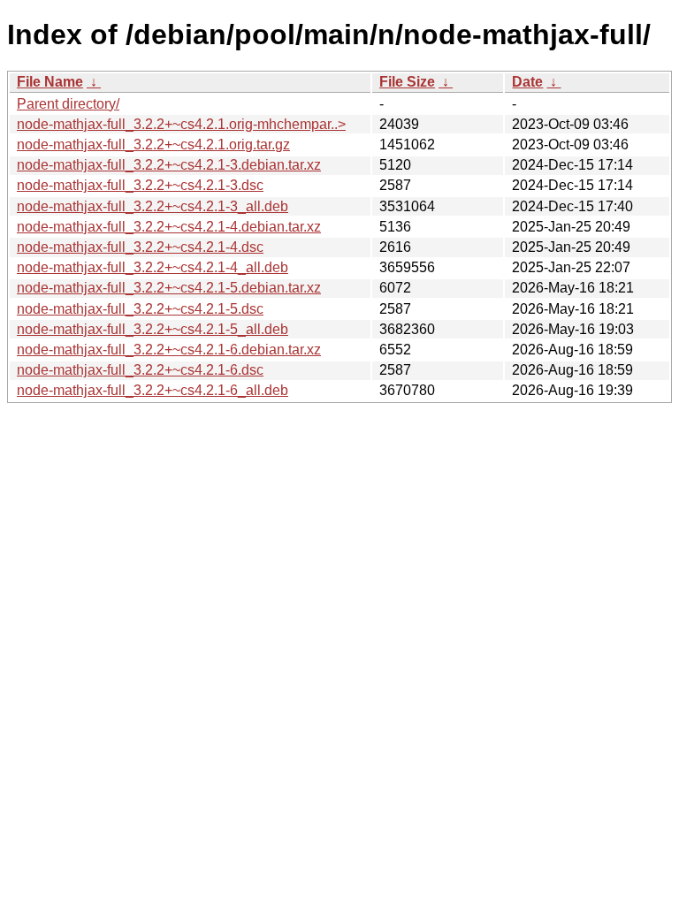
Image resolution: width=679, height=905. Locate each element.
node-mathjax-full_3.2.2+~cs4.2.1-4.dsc (140, 247)
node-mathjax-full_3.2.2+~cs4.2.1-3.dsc (140, 185)
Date (527, 81)
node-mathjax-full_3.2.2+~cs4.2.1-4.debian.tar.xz (169, 226)
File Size (407, 81)
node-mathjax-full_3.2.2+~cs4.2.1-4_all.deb (152, 267)
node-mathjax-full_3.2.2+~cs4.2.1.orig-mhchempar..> (181, 124)
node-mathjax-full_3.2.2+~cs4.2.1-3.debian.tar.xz (169, 164)
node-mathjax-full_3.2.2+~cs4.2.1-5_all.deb (152, 329)
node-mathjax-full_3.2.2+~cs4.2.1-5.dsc (140, 308)
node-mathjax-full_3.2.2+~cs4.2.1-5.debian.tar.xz (169, 287)
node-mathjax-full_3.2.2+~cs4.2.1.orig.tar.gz (153, 144)
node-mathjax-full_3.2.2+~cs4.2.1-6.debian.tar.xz (169, 349)
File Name (50, 81)
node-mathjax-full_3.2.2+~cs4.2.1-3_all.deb (152, 206)
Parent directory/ (68, 103)
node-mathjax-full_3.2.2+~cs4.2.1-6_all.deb (152, 390)
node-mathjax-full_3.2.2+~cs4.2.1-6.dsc (140, 369)
